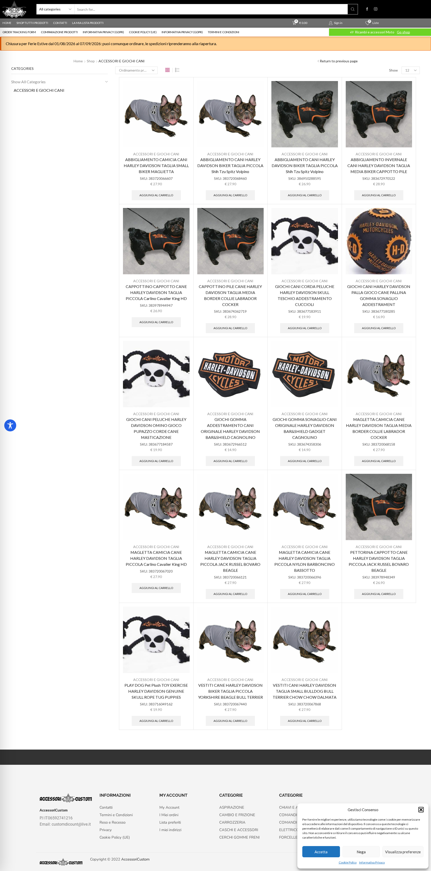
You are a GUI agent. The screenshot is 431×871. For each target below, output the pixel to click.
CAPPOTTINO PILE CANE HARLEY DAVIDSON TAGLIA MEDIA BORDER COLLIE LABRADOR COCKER (230, 295)
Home (78, 61)
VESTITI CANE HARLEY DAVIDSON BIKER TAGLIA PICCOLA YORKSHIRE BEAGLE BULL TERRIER (230, 691)
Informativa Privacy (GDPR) (103, 32)
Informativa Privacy (372, 862)
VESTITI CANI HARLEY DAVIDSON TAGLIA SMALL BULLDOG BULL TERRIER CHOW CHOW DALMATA (304, 691)
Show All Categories (28, 81)
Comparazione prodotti (59, 32)
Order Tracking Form (19, 32)
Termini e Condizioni (223, 32)
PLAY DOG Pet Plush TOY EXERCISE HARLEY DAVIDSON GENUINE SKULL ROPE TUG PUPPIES (156, 691)
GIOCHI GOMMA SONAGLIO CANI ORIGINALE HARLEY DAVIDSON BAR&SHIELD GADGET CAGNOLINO (305, 428)
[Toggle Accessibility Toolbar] (10, 425)
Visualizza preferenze (403, 852)
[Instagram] (375, 9)
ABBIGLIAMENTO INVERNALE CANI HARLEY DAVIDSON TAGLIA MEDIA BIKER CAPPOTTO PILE (378, 165)
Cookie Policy (348, 862)
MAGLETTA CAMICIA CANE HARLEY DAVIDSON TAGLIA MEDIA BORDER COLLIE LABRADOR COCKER (379, 428)
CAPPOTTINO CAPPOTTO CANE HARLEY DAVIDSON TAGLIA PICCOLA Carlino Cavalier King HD (156, 292)
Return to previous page (339, 61)
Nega (361, 852)
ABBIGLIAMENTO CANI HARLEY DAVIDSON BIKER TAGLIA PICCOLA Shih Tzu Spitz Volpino (230, 165)
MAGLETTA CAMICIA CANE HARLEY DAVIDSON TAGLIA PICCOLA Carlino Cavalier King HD (156, 558)
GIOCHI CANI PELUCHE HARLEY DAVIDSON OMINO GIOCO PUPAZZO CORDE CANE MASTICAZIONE (156, 428)
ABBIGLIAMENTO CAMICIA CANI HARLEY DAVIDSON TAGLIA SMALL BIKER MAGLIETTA (156, 165)
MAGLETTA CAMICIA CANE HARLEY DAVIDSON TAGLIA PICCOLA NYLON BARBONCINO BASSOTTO (304, 561)
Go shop (403, 32)
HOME (6, 22)
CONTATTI (60, 22)
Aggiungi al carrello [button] (156, 195)
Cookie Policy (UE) (143, 32)
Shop (91, 61)
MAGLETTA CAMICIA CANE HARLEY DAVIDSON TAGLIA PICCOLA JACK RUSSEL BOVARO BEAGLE (230, 561)
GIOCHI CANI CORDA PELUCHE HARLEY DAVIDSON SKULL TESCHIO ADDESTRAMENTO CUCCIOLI (304, 295)
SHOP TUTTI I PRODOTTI (32, 22)
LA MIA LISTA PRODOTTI (88, 22)
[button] (421, 809)
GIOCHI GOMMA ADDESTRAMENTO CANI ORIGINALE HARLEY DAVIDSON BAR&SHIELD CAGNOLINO (230, 428)
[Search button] (353, 9)
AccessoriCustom (135, 859)
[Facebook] (367, 9)
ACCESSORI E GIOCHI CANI (156, 154)
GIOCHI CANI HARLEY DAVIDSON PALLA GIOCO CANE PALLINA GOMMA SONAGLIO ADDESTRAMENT (378, 295)
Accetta (321, 852)
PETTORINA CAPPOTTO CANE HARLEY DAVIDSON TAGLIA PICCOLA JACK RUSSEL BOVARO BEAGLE (379, 561)
